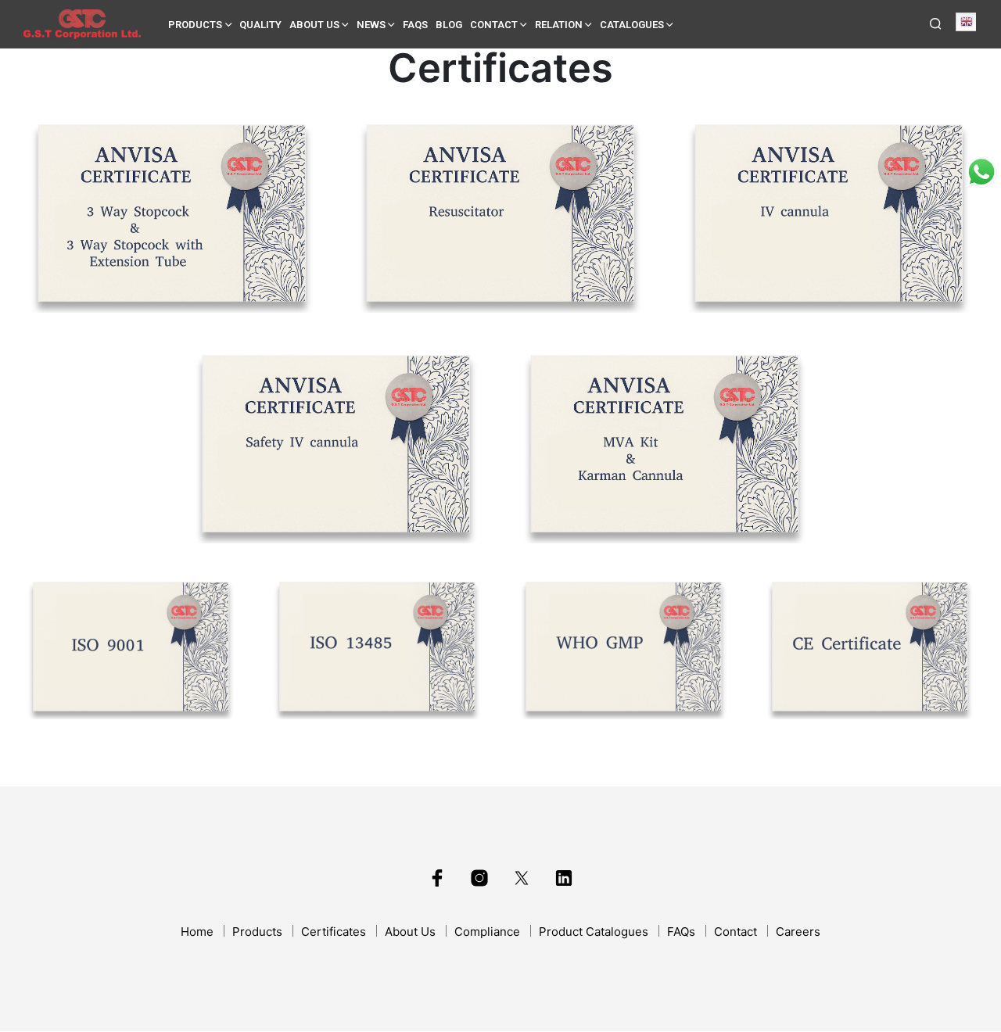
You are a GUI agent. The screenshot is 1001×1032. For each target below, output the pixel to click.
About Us (314, 24)
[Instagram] (479, 878)
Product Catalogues (593, 931)
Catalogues (632, 24)
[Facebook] (437, 878)
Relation (559, 24)
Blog (449, 24)
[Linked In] (563, 878)
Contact (494, 24)
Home (197, 931)
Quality (260, 24)
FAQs (415, 24)
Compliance (487, 931)
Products (195, 24)
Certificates (333, 931)
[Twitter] (521, 878)
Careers (798, 931)
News (371, 24)
